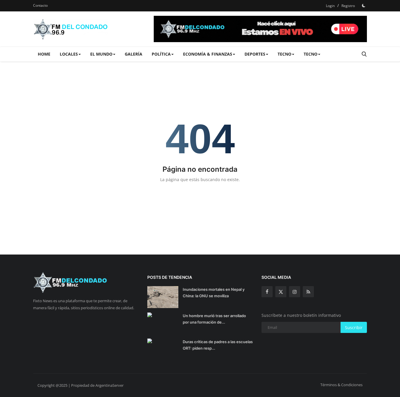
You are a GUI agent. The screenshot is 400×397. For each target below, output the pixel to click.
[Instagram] (294, 291)
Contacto (40, 5)
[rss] (308, 291)
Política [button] (161, 54)
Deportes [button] (255, 54)
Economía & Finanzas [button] (207, 54)
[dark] (363, 5)
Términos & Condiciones (341, 384)
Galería (133, 54)
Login (330, 5)
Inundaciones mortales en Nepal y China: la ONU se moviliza (214, 292)
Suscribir (354, 327)
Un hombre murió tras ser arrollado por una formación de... (214, 318)
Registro (348, 5)
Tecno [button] (284, 54)
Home (44, 54)
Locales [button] (69, 54)
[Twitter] (280, 291)
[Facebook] (267, 291)
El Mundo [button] (101, 54)
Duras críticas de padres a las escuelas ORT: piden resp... (218, 344)
